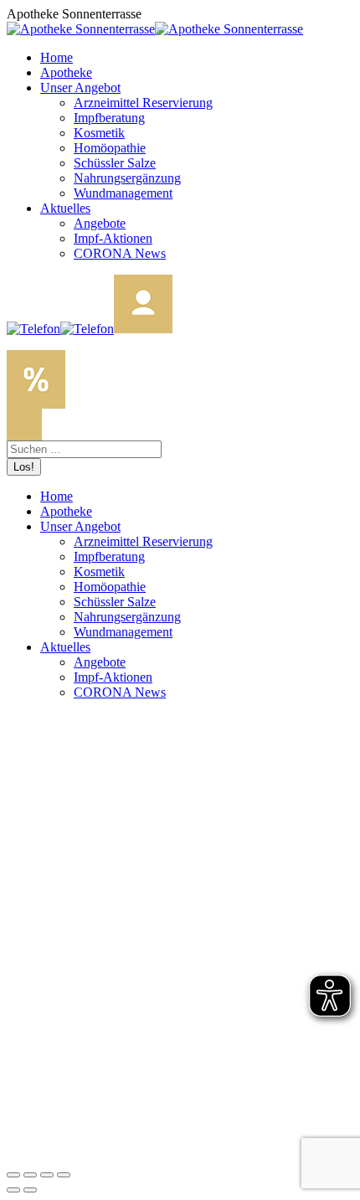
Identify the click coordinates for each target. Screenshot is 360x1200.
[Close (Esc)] (13, 1174)
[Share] (30, 1174)
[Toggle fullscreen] (47, 1174)
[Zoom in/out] (63, 1174)
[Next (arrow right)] (30, 1189)
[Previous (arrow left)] (13, 1189)
